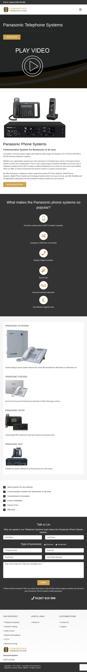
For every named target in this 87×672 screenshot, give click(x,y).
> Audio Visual (8, 631)
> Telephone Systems (11, 622)
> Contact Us (64, 622)
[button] (43, 487)
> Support (62, 627)
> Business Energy (10, 644)
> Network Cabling (10, 627)
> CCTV (6, 639)
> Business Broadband (11, 635)
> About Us (35, 622)
